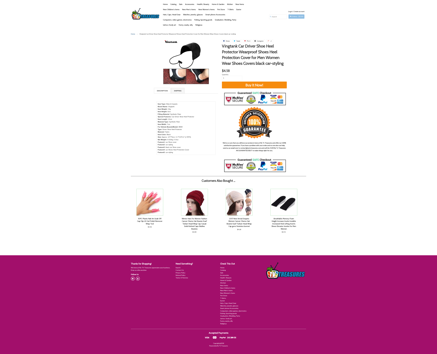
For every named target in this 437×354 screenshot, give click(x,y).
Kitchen (230, 4)
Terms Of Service (182, 278)
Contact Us (180, 270)
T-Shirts (230, 9)
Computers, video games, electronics (177, 20)
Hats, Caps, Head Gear (171, 15)
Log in (290, 11)
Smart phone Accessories (215, 15)
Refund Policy (180, 275)
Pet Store (221, 9)
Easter (238, 9)
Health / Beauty (203, 4)
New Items (239, 4)
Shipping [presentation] (178, 91)
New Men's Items (189, 9)
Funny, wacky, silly (186, 25)
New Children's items (171, 9)
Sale (180, 4)
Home (165, 4)
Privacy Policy (180, 273)
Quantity (225, 74)
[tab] (162, 91)
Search (178, 268)
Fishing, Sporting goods (203, 20)
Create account (299, 11)
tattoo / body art (169, 25)
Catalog (173, 4)
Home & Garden (218, 4)
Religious (198, 25)
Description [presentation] (162, 91)
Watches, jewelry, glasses (193, 15)
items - (297, 16)
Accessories (189, 4)
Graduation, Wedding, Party (225, 20)
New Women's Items (206, 9)
